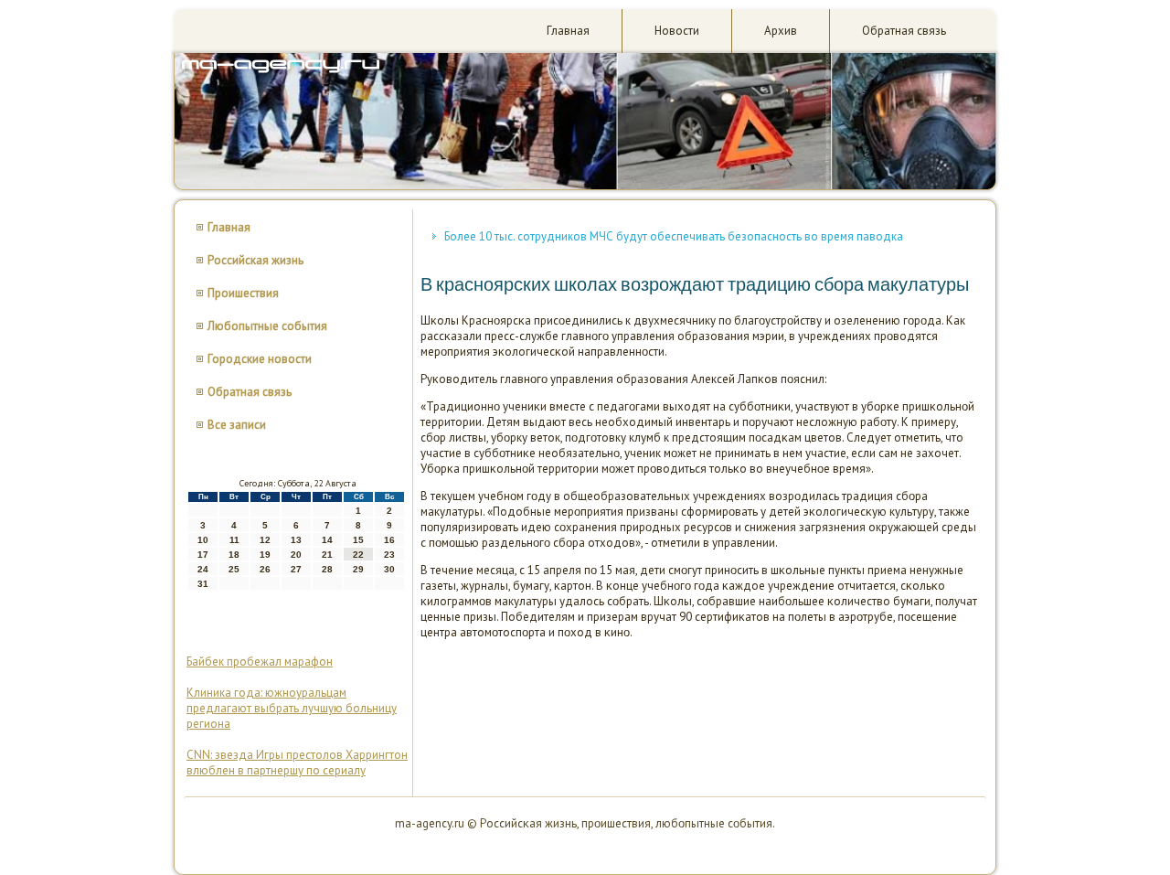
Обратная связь (904, 30)
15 (358, 540)
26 (265, 569)
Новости (676, 30)
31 (202, 584)
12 (265, 540)
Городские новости (259, 359)
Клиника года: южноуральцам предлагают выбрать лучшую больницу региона (291, 708)
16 (389, 540)
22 (358, 555)
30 (389, 569)
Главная (568, 30)
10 (202, 540)
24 (202, 569)
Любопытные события (267, 326)
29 (358, 569)
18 (234, 555)
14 (327, 540)
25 (234, 569)
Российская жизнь (255, 260)
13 (296, 540)
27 (296, 569)
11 (234, 540)
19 (265, 555)
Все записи (236, 424)
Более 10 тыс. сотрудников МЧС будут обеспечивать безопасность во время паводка (673, 236)
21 (327, 555)
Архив (780, 30)
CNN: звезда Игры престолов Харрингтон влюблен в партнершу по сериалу (297, 762)
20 (296, 555)
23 (389, 555)
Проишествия (243, 293)
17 (202, 555)
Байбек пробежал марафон (259, 661)
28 (327, 569)
